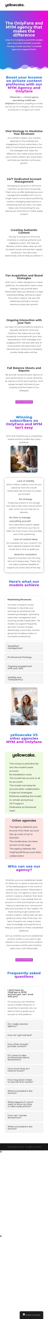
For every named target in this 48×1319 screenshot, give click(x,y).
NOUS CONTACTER (24, 402)
